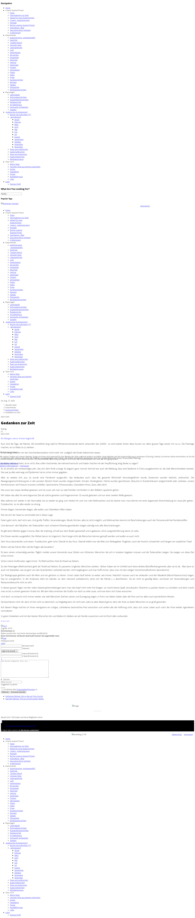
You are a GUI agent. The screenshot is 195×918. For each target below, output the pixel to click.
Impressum (24, 466)
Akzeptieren (5, 463)
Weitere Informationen (9, 466)
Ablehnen (14, 463)
